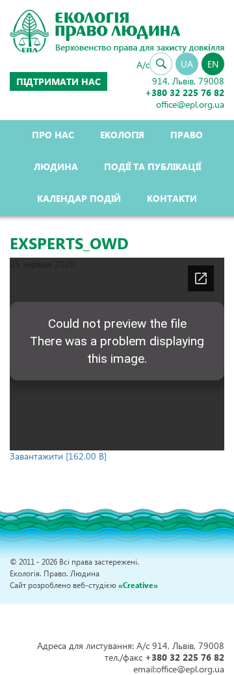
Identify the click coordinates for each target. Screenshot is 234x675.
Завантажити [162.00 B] (58, 456)
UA (187, 64)
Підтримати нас (58, 81)
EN (212, 64)
